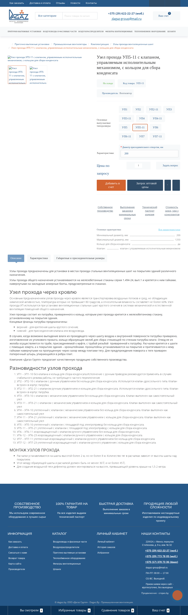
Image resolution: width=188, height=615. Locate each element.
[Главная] (9, 44)
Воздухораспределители (91, 31)
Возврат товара (16, 558)
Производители (16, 569)
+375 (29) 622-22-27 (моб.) (161, 550)
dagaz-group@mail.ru (126, 19)
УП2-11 (153, 109)
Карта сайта (14, 563)
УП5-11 (140, 127)
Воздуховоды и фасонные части (60, 31)
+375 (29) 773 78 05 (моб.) (161, 556)
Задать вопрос (170, 165)
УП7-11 (157, 136)
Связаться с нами (17, 552)
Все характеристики (169, 229)
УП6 (155, 127)
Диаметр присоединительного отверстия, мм (142, 147)
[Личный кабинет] (172, 3)
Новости (75, 3)
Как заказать (17, 3)
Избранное (103, 552)
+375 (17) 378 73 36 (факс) (161, 561)
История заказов (106, 547)
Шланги (171, 31)
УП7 (142, 136)
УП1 (124, 109)
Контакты (91, 3)
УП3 (169, 109)
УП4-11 (157, 118)
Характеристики (39, 258)
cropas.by (164, 593)
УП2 (138, 109)
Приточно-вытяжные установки (24, 31)
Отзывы (60, 3)
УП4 (142, 118)
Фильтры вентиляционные (119, 31)
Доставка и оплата (40, 3)
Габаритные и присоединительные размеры (80, 258)
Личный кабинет (106, 541)
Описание (15, 258)
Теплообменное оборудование (150, 31)
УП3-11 (126, 118)
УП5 (124, 127)
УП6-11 (126, 136)
